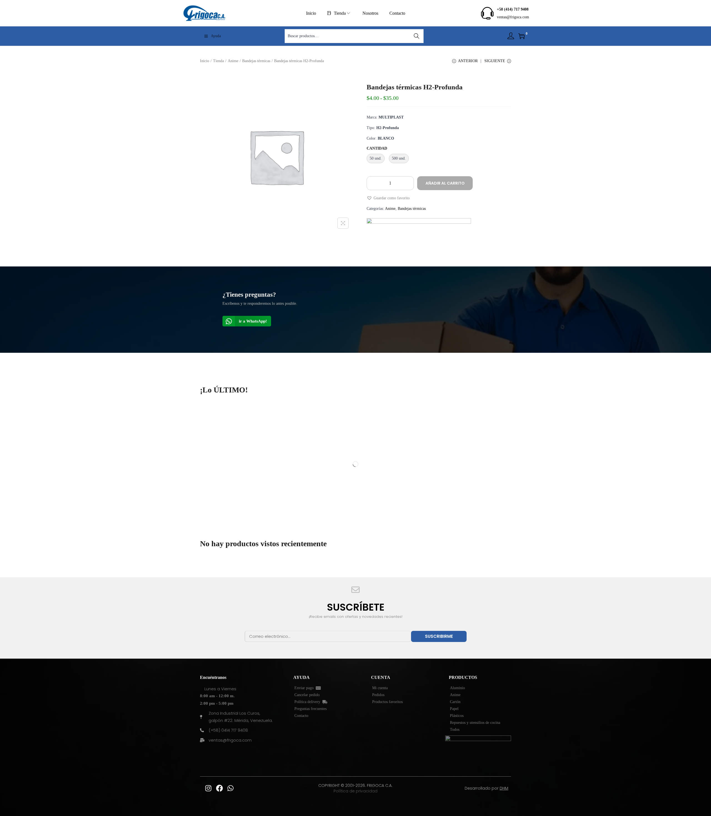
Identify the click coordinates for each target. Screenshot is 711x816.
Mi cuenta (380, 688)
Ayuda (216, 36)
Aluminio (457, 688)
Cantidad (377, 148)
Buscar (416, 36)
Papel (454, 709)
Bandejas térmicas (256, 61)
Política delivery (308, 702)
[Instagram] (208, 788)
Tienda (218, 61)
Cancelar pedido (307, 695)
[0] (521, 36)
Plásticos (457, 716)
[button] (388, 198)
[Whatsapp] (230, 788)
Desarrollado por (486, 788)
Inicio (204, 61)
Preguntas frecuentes (310, 709)
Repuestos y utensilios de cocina (475, 723)
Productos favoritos (387, 702)
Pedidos (378, 695)
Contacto (301, 716)
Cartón (455, 702)
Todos (454, 729)
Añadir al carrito (445, 183)
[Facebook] (219, 788)
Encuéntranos (213, 677)
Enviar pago (305, 688)
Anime (233, 61)
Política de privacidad (355, 791)
